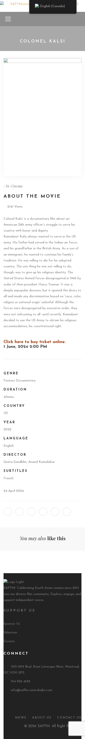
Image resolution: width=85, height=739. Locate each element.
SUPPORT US (19, 611)
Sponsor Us (12, 624)
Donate (9, 641)
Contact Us (69, 717)
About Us (41, 717)
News (20, 717)
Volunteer (10, 632)
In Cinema (14, 186)
